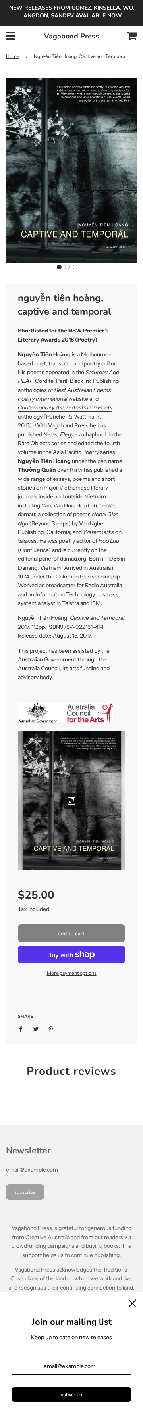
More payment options (72, 973)
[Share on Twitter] (36, 1029)
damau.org (73, 558)
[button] (59, 267)
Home (12, 56)
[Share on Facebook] (23, 1029)
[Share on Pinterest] (51, 1029)
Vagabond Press (71, 36)
